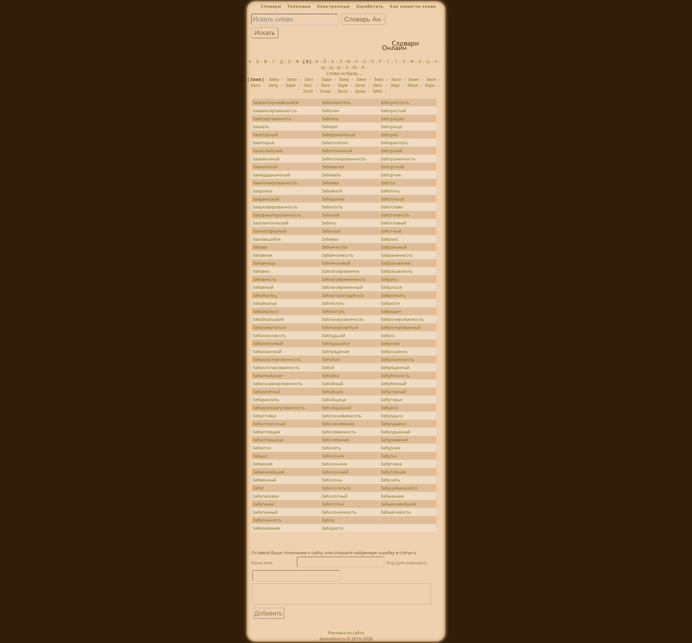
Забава (259, 247)
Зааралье (262, 191)
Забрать (389, 279)
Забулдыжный (395, 432)
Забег (258, 488)
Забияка (329, 239)
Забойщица (333, 399)
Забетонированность (343, 159)
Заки (361, 79)
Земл (412, 85)
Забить (328, 223)
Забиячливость (337, 255)
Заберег (329, 126)
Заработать (370, 6)
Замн (413, 79)
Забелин (330, 110)
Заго (309, 79)
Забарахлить (265, 399)
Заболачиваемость (341, 416)
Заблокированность (342, 319)
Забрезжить (393, 295)
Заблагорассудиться (342, 295)
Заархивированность (275, 207)
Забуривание (394, 440)
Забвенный (264, 480)
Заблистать (333, 311)
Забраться (391, 287)
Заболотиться (335, 488)
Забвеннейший (268, 472)
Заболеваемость (338, 432)
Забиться (330, 231)
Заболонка (332, 456)
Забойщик (332, 392)
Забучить (390, 480)
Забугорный (393, 392)
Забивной (331, 191)
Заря (290, 85)
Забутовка (391, 464)
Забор (327, 520)
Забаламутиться (269, 327)
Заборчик (391, 175)
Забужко (389, 408)
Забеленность (267, 520)
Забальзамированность (277, 383)
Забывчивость (396, 512)
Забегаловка (265, 496)
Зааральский (265, 199)
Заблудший (333, 335)
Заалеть (260, 126)
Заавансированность (274, 110)
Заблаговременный (342, 287)
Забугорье (391, 399)
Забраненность (397, 255)
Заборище (391, 126)
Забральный (394, 247)
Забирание (332, 199)
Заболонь (331, 480)
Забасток (261, 448)
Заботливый (393, 223)
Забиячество (334, 247)
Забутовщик (393, 472)
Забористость (395, 102)
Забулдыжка (393, 424)
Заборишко (393, 119)
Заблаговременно (340, 271)
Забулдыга (392, 416)
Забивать (331, 175)
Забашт (260, 456)
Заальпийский (267, 151)
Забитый (330, 215)
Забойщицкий (336, 408)
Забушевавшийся (399, 488)
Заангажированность (274, 183)
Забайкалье (264, 303)
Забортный (392, 167)
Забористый (393, 110)
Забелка (329, 119)
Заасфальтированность (276, 215)
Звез (377, 85)
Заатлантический (270, 223)
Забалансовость (269, 335)
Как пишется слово (413, 6)
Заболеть (331, 448)
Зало (396, 79)
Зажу (344, 79)
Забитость (332, 207)
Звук (395, 85)
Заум (343, 85)
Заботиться (392, 199)
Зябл (378, 91)
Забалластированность (276, 359)
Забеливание (266, 528)
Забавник (262, 255)
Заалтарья (263, 142)
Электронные (333, 6)
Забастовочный (268, 424)
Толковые (299, 6)
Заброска (390, 343)
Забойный (332, 383)
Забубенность (395, 375)
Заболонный (334, 472)
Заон (431, 79)
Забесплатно (334, 142)
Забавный (262, 287)
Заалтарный (265, 135)
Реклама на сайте (346, 633)
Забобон (330, 359)
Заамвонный (266, 159)
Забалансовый (267, 343)
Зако (379, 79)
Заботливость (395, 215)
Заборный (391, 151)
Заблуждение (335, 351)
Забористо (332, 528)
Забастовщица (267, 440)
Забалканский (266, 351)
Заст (307, 85)
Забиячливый (335, 263)
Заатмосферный (269, 231)
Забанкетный (266, 392)
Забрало (389, 239)
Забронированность (402, 319)
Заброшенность (397, 359)
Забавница (263, 263)
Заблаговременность (343, 279)
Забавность (264, 279)
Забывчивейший (398, 504)
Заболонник (334, 464)
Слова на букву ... (344, 73)
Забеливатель (336, 102)
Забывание (392, 496)
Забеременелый (338, 135)
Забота (388, 183)
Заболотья (332, 504)
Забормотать (394, 142)
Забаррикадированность (278, 408)
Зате (325, 85)
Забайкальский (268, 319)
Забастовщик (266, 432)
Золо (343, 91)
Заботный (391, 231)
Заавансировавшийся (275, 102)
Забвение (262, 464)
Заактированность (271, 119)
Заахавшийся (266, 239)
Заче (360, 85)
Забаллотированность (276, 367)
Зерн (430, 85)
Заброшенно (394, 351)
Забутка (389, 456)
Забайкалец (264, 295)
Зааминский (265, 167)
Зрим (360, 91)
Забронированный (400, 327)
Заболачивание (337, 424)
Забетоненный (336, 151)
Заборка (389, 135)
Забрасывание (396, 263)
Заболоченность (338, 512)
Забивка (330, 183)
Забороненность (398, 159)
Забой (327, 367)
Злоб (308, 91)
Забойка (330, 375)
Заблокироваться (339, 327)
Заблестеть (333, 303)
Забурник (390, 448)
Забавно (261, 271)
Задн (326, 79)
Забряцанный (395, 367)
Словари (271, 6)
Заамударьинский (271, 175)
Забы (274, 79)
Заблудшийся (335, 343)
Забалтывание (267, 375)
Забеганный (265, 512)
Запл (255, 85)
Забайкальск (265, 311)
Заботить (390, 191)
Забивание (332, 167)
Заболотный (334, 496)
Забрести (390, 303)
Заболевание (335, 440)
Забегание (263, 504)
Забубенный (393, 383)
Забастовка (264, 416)
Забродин (391, 311)
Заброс (388, 335)
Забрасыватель (396, 271)
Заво (292, 79)
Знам (325, 91)
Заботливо (392, 207)
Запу (273, 85)
